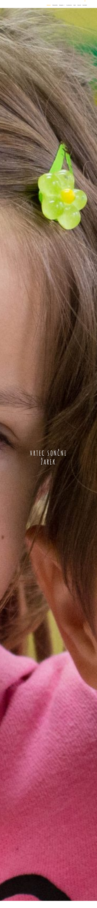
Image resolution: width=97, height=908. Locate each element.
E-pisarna (69, 5)
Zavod (79, 5)
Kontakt (85, 5)
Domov (49, 5)
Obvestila (54, 5)
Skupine (61, 5)
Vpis (74, 5)
